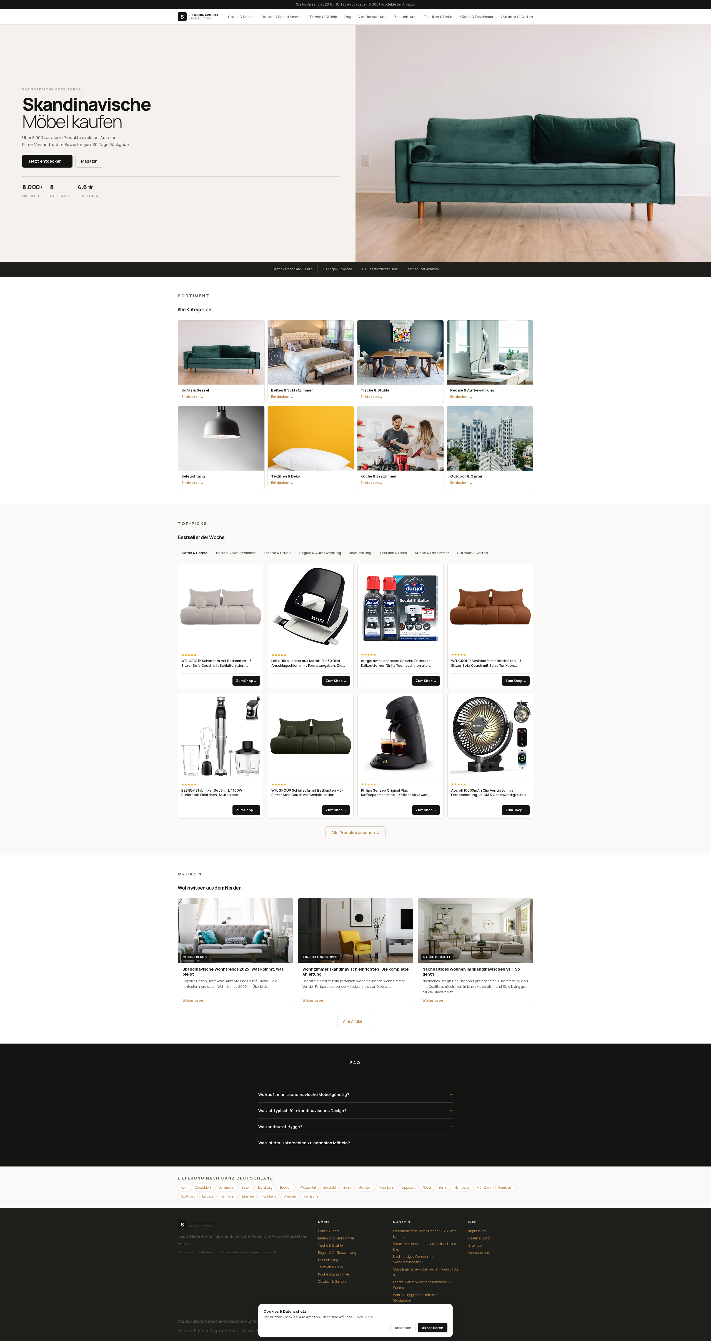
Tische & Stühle (323, 16)
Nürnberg (268, 1196)
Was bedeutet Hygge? (355, 1126)
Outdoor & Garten (517, 16)
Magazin (89, 161)
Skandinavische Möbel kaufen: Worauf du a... (425, 1272)
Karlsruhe (311, 1196)
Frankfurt (505, 1187)
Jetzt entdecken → (47, 161)
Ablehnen (403, 1327)
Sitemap (475, 1245)
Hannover (228, 1196)
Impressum (477, 1231)
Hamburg (462, 1187)
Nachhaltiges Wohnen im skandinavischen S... (413, 1259)
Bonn (347, 1187)
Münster (364, 1187)
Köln (184, 1187)
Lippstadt (408, 1187)
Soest (427, 1187)
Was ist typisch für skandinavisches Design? (355, 1110)
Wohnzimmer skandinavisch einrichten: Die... (424, 1246)
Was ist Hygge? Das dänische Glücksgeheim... (416, 1297)
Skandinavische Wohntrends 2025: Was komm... (424, 1234)
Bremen (248, 1196)
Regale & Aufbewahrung (365, 16)
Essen (246, 1187)
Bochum (286, 1187)
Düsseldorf (203, 1187)
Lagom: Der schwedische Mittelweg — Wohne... (422, 1285)
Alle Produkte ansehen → (355, 832)
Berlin (443, 1187)
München (484, 1187)
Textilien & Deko (438, 16)
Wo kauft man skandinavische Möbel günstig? (355, 1094)
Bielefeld (329, 1187)
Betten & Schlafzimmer (282, 16)
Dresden (290, 1196)
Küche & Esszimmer (477, 16)
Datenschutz (479, 1238)
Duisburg (265, 1187)
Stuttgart (188, 1196)
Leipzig (207, 1196)
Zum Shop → (246, 680)
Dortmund (226, 1187)
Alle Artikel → (355, 1021)
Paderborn (386, 1187)
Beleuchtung (405, 16)
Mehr (368, 1316)
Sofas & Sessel (241, 16)
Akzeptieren (432, 1327)
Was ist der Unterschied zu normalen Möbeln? (355, 1142)
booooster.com (479, 1252)
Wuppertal (308, 1187)
